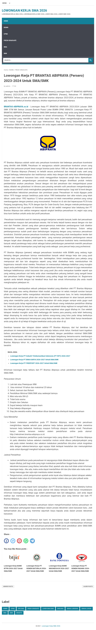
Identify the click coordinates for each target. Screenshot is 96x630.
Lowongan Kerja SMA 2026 (24, 10)
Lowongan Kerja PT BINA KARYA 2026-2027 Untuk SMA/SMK (34, 360)
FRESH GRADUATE (10, 40)
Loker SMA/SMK (48, 608)
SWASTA (19, 613)
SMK (5, 53)
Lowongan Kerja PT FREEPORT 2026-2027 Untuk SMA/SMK (33, 363)
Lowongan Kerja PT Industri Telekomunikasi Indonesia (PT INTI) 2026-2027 (40, 356)
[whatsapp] (25, 540)
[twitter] (12, 540)
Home (6, 21)
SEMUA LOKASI (86, 608)
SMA (5, 47)
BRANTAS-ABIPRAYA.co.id (16, 106)
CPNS (6, 34)
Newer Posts (8, 586)
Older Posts (88, 586)
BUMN (6, 27)
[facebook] (6, 540)
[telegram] (32, 540)
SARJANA (60, 608)
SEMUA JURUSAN (72, 608)
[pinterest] (19, 540)
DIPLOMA (21, 608)
